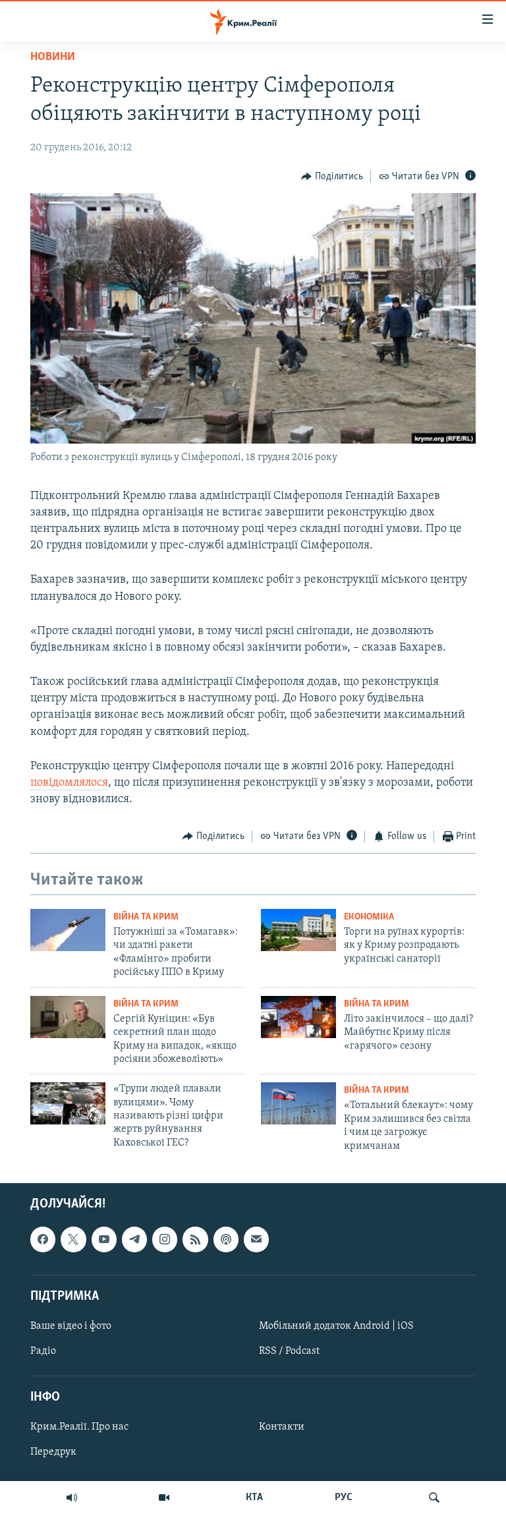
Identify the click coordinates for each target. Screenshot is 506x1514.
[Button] (332, 176)
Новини (52, 57)
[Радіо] (72, 1497)
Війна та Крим (146, 917)
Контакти (281, 1427)
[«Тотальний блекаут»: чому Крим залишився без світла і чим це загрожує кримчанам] (298, 1103)
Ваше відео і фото (70, 1326)
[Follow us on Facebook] (42, 1239)
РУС (343, 1497)
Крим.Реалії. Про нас (79, 1427)
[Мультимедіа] (164, 1497)
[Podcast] (226, 1239)
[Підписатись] (256, 1239)
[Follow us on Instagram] (164, 1239)
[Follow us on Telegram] (134, 1239)
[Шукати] (434, 1497)
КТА (254, 1497)
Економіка (369, 917)
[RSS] (195, 1239)
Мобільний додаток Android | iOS (336, 1326)
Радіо (43, 1351)
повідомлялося (69, 783)
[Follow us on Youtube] (104, 1239)
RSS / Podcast (289, 1351)
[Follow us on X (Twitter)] (73, 1239)
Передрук (53, 1452)
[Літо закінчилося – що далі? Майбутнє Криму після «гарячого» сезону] (298, 1017)
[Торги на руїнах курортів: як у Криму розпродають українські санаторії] (298, 930)
